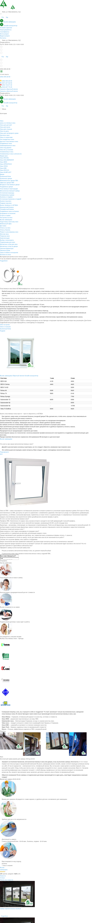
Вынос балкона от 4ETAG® (9, 205)
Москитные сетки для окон (9, 244)
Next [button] (1, 757)
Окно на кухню (5, 325)
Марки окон (4, 156)
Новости (3, 876)
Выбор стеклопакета (7, 240)
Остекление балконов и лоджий (10, 199)
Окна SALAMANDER (7, 160)
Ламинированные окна (7, 145)
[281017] (80, 744)
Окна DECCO (4, 170)
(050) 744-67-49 (6, 85)
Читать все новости (6, 880)
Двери (2, 174)
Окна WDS (3, 162)
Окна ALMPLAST (5, 172)
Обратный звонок (18, 376)
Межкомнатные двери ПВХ (9, 180)
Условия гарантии (6, 28)
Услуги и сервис (5, 215)
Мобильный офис (6, 224)
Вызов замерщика (9, 22)
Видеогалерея (5, 36)
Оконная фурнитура (6, 248)
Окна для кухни (5, 127)
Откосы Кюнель (5, 230)
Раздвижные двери (6, 187)
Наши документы (6, 30)
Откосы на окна (5, 228)
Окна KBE (3, 168)
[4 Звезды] (3, 871)
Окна (1, 121)
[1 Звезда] (0, 871)
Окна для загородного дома (9, 133)
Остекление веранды (7, 193)
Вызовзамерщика (3, 868)
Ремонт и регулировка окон (9, 232)
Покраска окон (5, 236)
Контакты (3, 38)
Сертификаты (4, 32)
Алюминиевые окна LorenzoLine (11, 154)
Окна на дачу (4, 131)
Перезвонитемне (4, 453)
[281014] (11, 740)
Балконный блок (5, 176)
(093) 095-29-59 (5, 77)
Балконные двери (6, 178)
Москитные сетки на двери (9, 246)
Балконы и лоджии (6, 197)
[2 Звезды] (1, 871)
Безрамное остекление (7, 213)
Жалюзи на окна (5, 254)
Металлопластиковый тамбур (10, 191)
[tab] (46, 325)
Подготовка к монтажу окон (9, 222)
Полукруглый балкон (7, 209)
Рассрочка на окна (6, 217)
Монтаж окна (4, 234)
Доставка (3, 226)
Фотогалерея (4, 34)
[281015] (34, 744)
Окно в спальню (5, 327)
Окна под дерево (5, 147)
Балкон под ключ (5, 201)
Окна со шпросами (6, 137)
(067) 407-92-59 (6, 83)
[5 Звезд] (4, 871)
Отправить (3, 561)
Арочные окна (4, 135)
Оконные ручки (5, 250)
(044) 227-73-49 (6, 87)
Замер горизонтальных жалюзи (10, 909)
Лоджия (2, 331)
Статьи (2, 878)
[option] (11, 740)
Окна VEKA (4, 166)
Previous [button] (3, 731)
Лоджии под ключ (6, 203)
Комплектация (5, 238)
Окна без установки (6, 150)
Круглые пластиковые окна (9, 141)
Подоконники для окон (7, 242)
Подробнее (4, 261)
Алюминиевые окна (6, 152)
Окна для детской (6, 125)
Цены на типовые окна (7, 123)
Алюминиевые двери (7, 195)
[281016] (57, 740)
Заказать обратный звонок (9, 89)
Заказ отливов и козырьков (9, 252)
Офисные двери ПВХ (7, 183)
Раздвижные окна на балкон (9, 211)
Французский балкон (7, 207)
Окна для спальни (6, 129)
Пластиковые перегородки (9, 189)
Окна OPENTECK (6, 164)
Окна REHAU (4, 158)
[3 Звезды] (2, 871)
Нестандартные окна (7, 139)
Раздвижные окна (6, 143)
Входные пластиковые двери (9, 185)
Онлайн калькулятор (10, 25)
